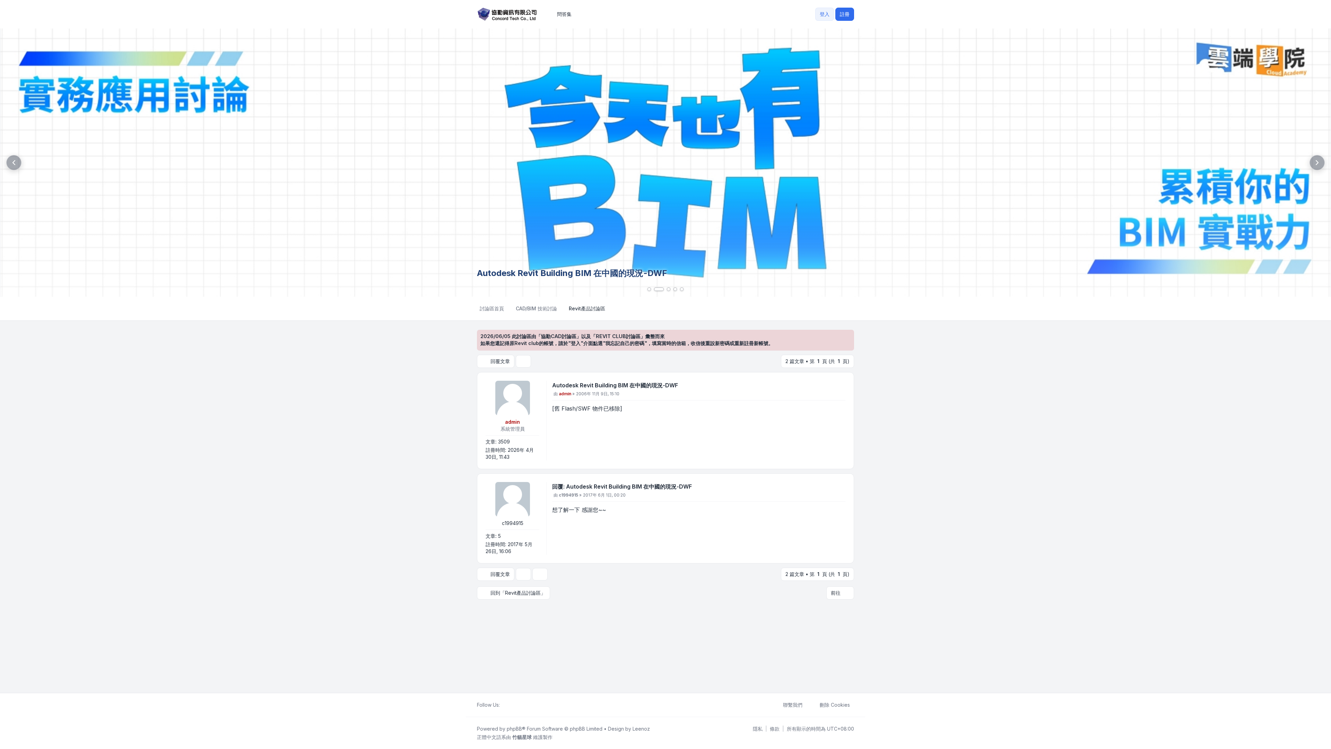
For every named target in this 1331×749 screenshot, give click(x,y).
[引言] (839, 387)
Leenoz (641, 729)
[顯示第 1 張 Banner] (649, 289)
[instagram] (520, 705)
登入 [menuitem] (824, 14)
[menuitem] (758, 728)
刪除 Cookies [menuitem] (835, 705)
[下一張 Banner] (1317, 162)
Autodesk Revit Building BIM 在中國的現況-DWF (615, 385)
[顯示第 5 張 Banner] (682, 289)
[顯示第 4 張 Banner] (675, 289)
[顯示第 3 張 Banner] (668, 289)
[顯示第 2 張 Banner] (659, 289)
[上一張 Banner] (13, 162)
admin (512, 422)
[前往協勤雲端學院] (665, 162)
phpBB (514, 729)
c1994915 (512, 523)
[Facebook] (504, 705)
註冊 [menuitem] (845, 14)
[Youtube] (515, 705)
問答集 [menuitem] (564, 14)
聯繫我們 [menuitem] (792, 705)
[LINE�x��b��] (509, 705)
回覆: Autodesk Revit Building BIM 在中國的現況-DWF (622, 486)
